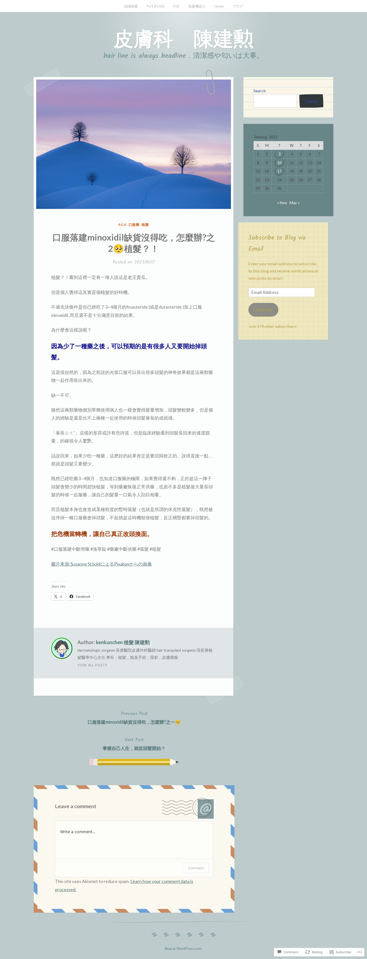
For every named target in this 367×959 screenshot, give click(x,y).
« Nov (282, 202)
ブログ (237, 6)
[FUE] (178, 933)
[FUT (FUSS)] (166, 933)
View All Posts (92, 665)
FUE (176, 6)
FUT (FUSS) (156, 6)
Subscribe (263, 309)
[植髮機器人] (189, 933)
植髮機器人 (197, 6)
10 (279, 163)
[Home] (201, 933)
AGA (122, 224)
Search (259, 90)
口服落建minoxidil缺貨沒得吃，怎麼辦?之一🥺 (134, 717)
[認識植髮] (154, 933)
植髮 (145, 224)
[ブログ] (213, 933)
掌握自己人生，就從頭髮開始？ (134, 743)
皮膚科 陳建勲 (183, 38)
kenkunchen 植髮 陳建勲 (123, 642)
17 (279, 171)
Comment (196, 868)
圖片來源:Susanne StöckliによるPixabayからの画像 (101, 564)
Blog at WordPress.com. (183, 948)
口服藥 (134, 224)
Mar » (294, 202)
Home (219, 6)
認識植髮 (131, 6)
